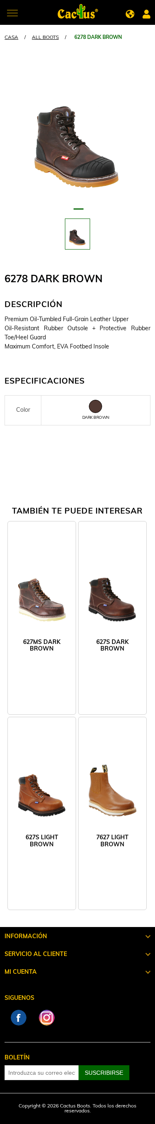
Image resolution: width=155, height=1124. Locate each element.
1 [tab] (78, 212)
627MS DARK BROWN (41, 645)
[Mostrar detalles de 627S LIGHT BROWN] (41, 784)
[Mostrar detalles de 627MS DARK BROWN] (41, 589)
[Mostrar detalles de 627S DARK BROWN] (112, 589)
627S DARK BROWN (112, 645)
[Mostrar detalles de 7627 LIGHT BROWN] (112, 784)
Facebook (18, 1018)
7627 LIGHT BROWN (112, 841)
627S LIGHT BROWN (42, 841)
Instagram (47, 1018)
